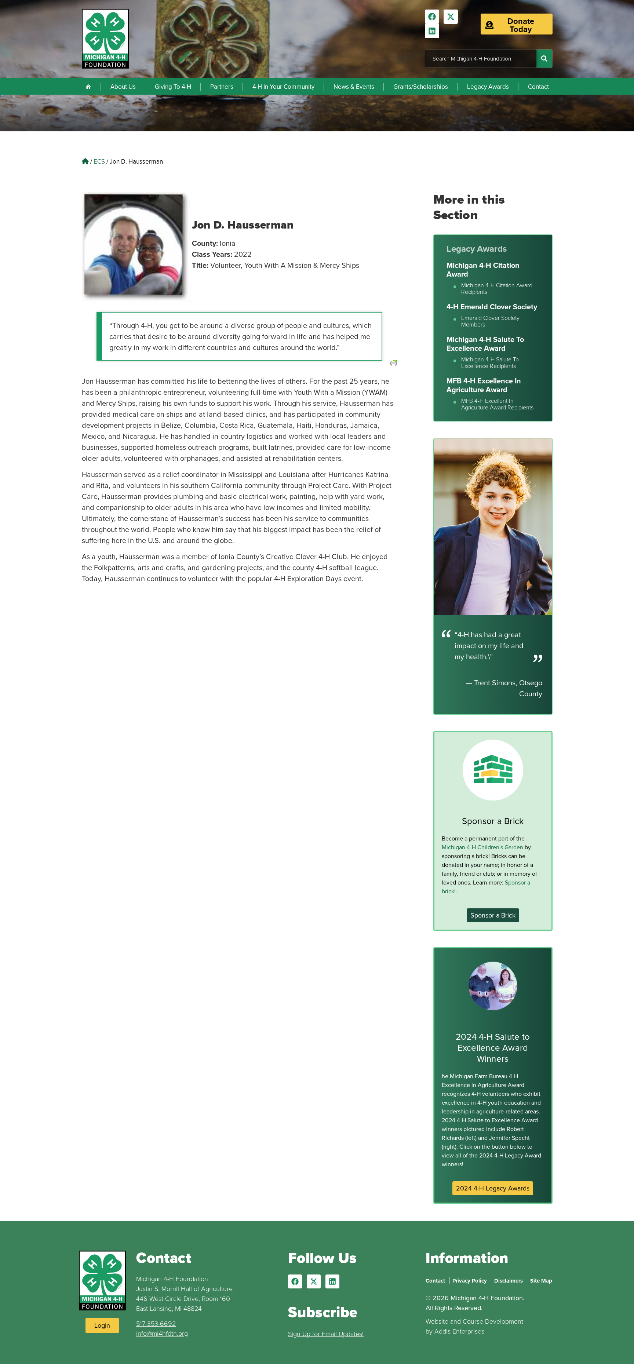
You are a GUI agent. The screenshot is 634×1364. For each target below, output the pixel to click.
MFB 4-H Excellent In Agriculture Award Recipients (497, 404)
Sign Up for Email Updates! (326, 1333)
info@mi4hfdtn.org (162, 1333)
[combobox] (480, 59)
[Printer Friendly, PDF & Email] (393, 372)
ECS (99, 161)
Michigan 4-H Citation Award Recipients (496, 288)
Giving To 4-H (173, 86)
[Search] (544, 59)
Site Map (541, 1281)
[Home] (88, 86)
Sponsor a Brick (493, 820)
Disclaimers (508, 1281)
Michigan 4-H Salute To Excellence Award (485, 343)
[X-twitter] (451, 17)
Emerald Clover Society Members (490, 321)
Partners (221, 86)
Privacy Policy (469, 1281)
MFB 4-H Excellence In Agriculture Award (484, 385)
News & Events (354, 86)
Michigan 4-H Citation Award (483, 269)
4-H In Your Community (283, 86)
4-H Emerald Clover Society (492, 306)
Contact (538, 86)
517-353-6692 (156, 1323)
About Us (123, 86)
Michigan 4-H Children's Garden (482, 847)
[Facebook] (432, 17)
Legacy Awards (488, 86)
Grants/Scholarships (420, 86)
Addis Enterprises (459, 1331)
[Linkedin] (432, 31)
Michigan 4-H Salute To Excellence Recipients (490, 362)
